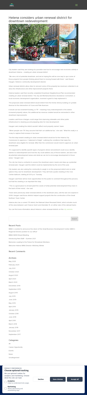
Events (11, 351)
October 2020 (14, 272)
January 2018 (13, 327)
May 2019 (12, 303)
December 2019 (14, 286)
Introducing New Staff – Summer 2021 (22, 239)
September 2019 (15, 289)
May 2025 (12, 261)
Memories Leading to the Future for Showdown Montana (29, 242)
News (11, 354)
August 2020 (13, 275)
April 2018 (12, 320)
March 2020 (13, 282)
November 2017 (14, 331)
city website (68, 209)
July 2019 (12, 296)
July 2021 (12, 268)
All (9, 344)
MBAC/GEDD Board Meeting (19, 235)
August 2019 (13, 293)
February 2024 (14, 265)
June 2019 (12, 300)
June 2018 (12, 317)
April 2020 (12, 279)
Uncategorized (14, 358)
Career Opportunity (16, 347)
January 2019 (13, 310)
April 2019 (12, 307)
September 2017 (15, 334)
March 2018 (13, 324)
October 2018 (13, 314)
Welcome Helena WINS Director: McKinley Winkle (26, 246)
